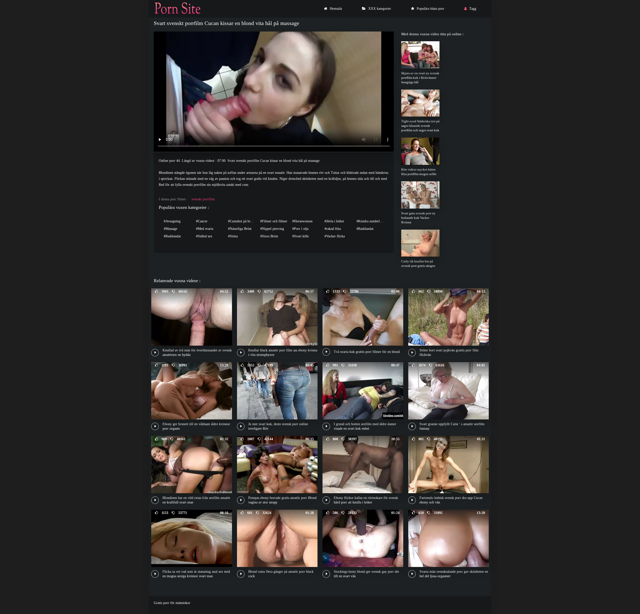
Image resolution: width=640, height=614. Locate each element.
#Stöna (233, 236)
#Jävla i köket (334, 221)
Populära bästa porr (430, 9)
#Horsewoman (302, 221)
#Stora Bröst (269, 236)
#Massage (170, 229)
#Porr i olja (300, 229)
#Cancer (202, 221)
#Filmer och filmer (273, 221)
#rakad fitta (332, 229)
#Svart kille (300, 236)
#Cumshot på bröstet (242, 221)
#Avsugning (172, 221)
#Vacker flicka (334, 236)
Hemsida (336, 9)
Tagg (472, 9)
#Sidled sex (204, 236)
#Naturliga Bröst (240, 229)
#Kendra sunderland (370, 221)
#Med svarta (204, 229)
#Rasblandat (365, 229)
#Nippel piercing (272, 229)
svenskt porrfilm (203, 199)
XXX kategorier (379, 9)
